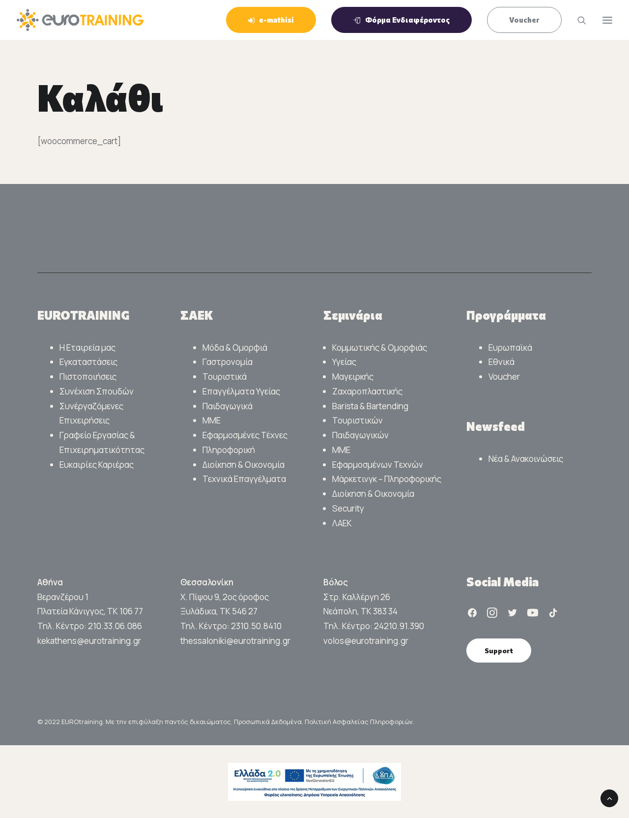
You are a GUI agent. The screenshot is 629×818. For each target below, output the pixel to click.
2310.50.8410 (256, 626)
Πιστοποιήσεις (87, 376)
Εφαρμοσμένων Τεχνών (377, 464)
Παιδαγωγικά (227, 406)
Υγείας (344, 361)
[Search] (577, 20)
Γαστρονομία (227, 361)
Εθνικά (501, 361)
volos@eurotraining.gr (365, 640)
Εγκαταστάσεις (88, 361)
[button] (472, 614)
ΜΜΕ (211, 420)
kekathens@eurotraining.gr (89, 640)
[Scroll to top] (609, 797)
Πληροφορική (228, 449)
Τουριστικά (224, 376)
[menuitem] (274, 20)
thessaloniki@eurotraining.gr (235, 640)
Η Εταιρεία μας (87, 347)
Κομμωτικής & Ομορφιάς (379, 347)
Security (348, 508)
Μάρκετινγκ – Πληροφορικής (386, 479)
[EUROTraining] (80, 20)
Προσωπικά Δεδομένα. (269, 721)
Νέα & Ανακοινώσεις (525, 458)
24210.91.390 (399, 626)
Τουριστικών (357, 420)
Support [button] (499, 650)
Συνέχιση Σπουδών (96, 391)
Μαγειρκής (352, 376)
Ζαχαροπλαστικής (367, 391)
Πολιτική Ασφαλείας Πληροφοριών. (359, 721)
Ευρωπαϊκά (510, 347)
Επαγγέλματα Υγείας (241, 391)
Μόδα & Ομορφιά (234, 347)
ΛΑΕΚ (342, 523)
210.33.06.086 (115, 626)
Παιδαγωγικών (360, 435)
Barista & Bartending (370, 406)
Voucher (504, 376)
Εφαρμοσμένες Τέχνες (244, 435)
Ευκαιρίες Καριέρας (96, 464)
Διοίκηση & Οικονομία (243, 464)
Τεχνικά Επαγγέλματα (244, 479)
